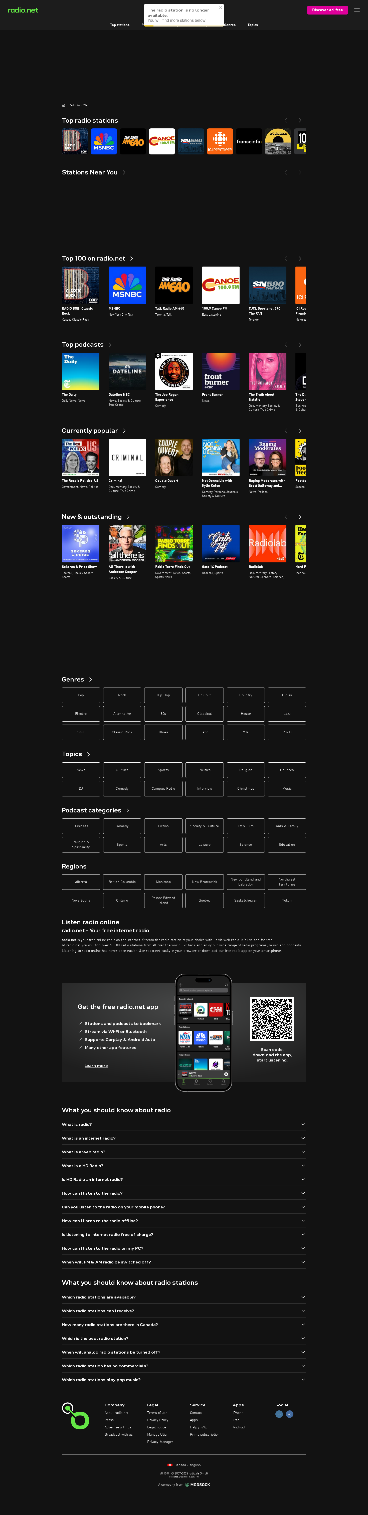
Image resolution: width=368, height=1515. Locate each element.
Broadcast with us (119, 1434)
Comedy (122, 788)
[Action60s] (278, 141)
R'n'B (287, 732)
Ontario (122, 900)
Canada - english (187, 1465)
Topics (253, 25)
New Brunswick (204, 882)
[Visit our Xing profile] (290, 1414)
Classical (204, 714)
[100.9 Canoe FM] (162, 141)
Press (109, 1420)
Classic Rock (122, 732)
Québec (205, 900)
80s (163, 714)
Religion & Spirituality (81, 844)
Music (287, 788)
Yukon (287, 900)
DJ (81, 788)
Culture (122, 770)
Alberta (81, 882)
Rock (122, 695)
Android (239, 1427)
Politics (205, 770)
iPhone (238, 1413)
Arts (163, 844)
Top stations (119, 25)
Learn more (96, 1065)
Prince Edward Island (163, 900)
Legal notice (156, 1427)
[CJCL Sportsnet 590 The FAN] (191, 141)
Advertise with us (118, 1427)
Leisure (205, 844)
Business (81, 826)
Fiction (163, 826)
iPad (236, 1420)
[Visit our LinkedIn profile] (279, 1414)
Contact (196, 1413)
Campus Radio (163, 788)
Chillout (204, 695)
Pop (81, 695)
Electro (81, 714)
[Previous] (286, 118)
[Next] (300, 118)
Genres (230, 25)
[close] (221, 8)
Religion (245, 770)
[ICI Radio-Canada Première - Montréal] (220, 141)
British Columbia (122, 882)
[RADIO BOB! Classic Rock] (75, 141)
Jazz (287, 714)
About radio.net (116, 1413)
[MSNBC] (104, 141)
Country (245, 695)
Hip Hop (163, 695)
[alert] (184, 15)
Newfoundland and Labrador (246, 882)
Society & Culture (204, 826)
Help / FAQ (198, 1427)
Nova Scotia (81, 900)
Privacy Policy (157, 1420)
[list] (184, 141)
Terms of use (157, 1413)
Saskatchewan (245, 900)
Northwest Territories (287, 882)
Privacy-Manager (160, 1442)
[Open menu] (357, 10)
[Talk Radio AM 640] (133, 141)
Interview (204, 788)
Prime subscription (205, 1434)
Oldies (287, 695)
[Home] (64, 105)
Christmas (245, 788)
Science (246, 844)
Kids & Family (287, 826)
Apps (194, 1420)
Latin (205, 732)
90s (246, 732)
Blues (163, 732)
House (246, 714)
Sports (163, 770)
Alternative (122, 714)
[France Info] (249, 141)
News (81, 770)
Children (287, 770)
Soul (80, 732)
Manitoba (163, 882)
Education (287, 844)
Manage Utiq (157, 1434)
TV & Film (246, 826)
